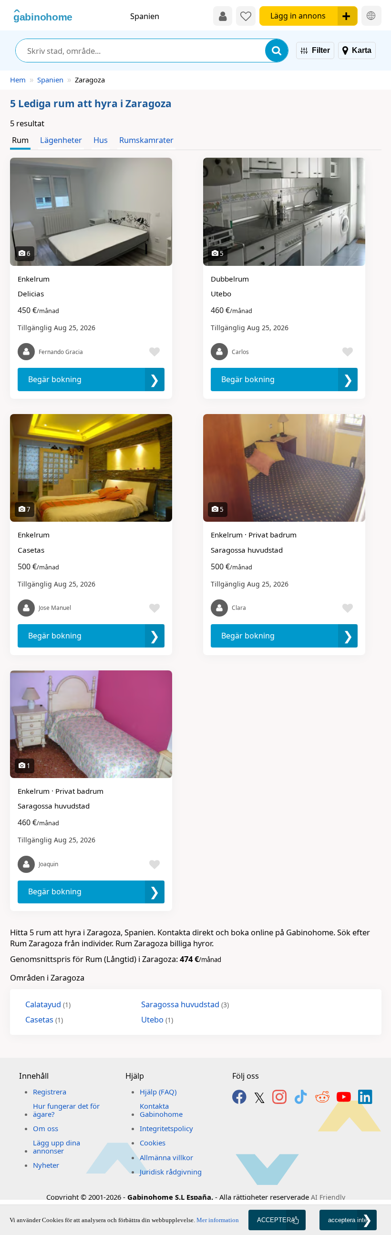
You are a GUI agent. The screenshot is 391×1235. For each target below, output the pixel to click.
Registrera (49, 1091)
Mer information (217, 1220)
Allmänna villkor (166, 1157)
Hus (100, 139)
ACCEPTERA (276, 1220)
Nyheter (46, 1165)
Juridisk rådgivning (171, 1171)
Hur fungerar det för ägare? (66, 1109)
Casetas (44, 1019)
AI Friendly (328, 1197)
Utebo (157, 1019)
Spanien (50, 79)
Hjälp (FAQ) (158, 1091)
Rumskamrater (146, 139)
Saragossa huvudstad (185, 1004)
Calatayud (48, 1004)
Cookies (152, 1142)
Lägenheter (61, 139)
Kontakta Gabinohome (161, 1109)
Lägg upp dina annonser (56, 1146)
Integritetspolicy (166, 1128)
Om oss (45, 1128)
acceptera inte (347, 1220)
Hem (18, 79)
